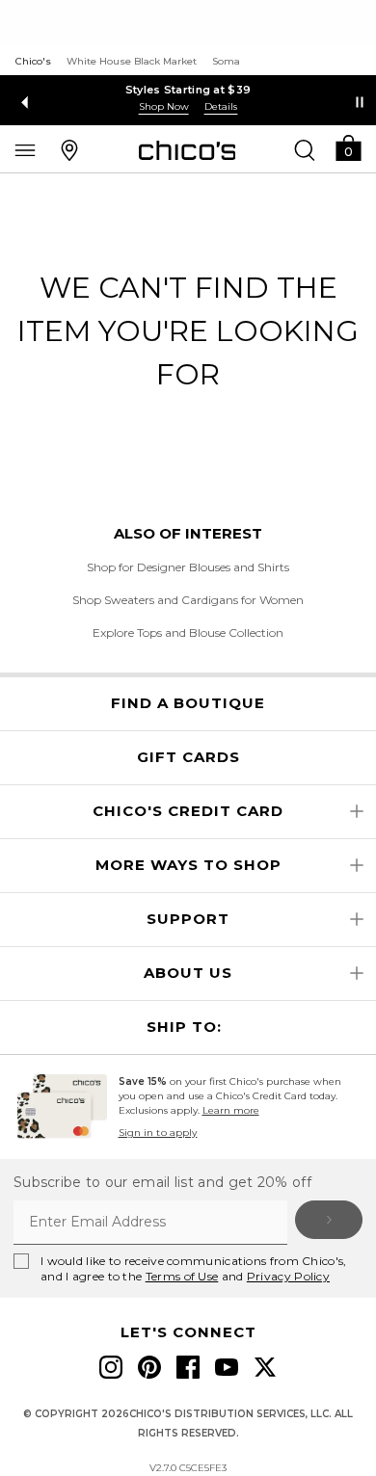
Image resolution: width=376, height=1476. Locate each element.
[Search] (304, 149)
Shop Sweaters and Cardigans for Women (188, 600)
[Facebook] (188, 1367)
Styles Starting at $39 (188, 89)
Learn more (230, 1110)
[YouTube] (226, 1367)
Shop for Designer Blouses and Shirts (188, 567)
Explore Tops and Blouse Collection (188, 632)
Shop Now (164, 106)
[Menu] (25, 149)
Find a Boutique (188, 703)
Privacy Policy (288, 1276)
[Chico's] (187, 150)
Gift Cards (188, 757)
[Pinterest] (149, 1367)
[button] (348, 147)
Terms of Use (182, 1276)
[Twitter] (265, 1367)
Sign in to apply (158, 1132)
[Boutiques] (69, 149)
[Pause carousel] (359, 102)
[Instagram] (110, 1367)
